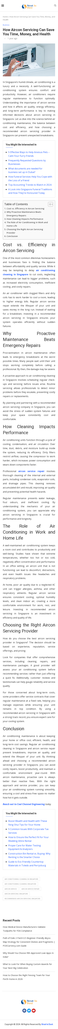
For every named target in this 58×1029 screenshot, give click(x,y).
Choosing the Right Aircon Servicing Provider (25, 231)
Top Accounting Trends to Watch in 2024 (29, 184)
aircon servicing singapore (16, 894)
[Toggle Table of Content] (49, 204)
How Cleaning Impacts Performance (25, 218)
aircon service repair (31, 471)
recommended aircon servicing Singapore (22, 898)
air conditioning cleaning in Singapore (21, 879)
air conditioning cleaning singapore (20, 884)
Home (5, 16)
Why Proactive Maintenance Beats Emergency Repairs (24, 213)
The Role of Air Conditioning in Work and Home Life (27, 224)
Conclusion (12, 236)
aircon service (11, 889)
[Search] (55, 5)
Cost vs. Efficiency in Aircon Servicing (25, 208)
